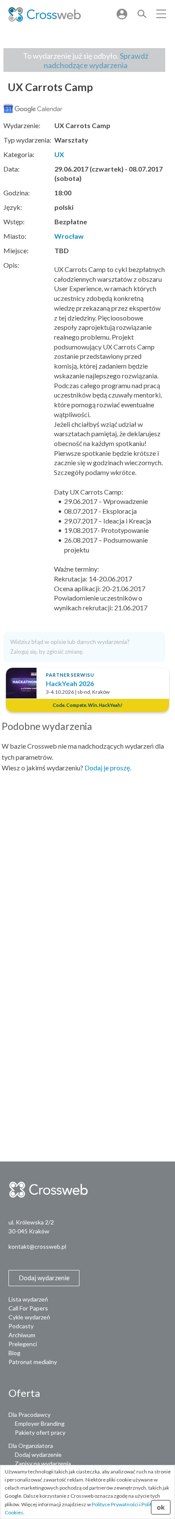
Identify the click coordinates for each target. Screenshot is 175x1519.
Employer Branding (40, 1423)
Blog (14, 1352)
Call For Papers (28, 1308)
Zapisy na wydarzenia (43, 1463)
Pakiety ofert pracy (40, 1432)
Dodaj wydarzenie (38, 1454)
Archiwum (21, 1335)
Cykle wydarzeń (29, 1317)
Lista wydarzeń (28, 1299)
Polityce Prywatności (115, 1504)
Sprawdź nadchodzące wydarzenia (96, 60)
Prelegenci (22, 1343)
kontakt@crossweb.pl (37, 1246)
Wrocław (69, 236)
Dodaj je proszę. (108, 768)
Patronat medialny (32, 1361)
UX (59, 154)
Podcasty (21, 1326)
